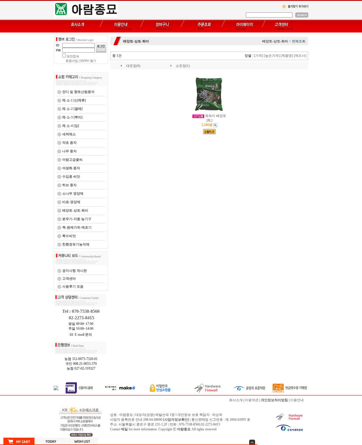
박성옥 (217, 415)
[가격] (258, 56)
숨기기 (252, 442)
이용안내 (297, 400)
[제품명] (287, 56)
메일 (124, 429)
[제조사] (300, 56)
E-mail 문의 (82, 335)
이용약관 (251, 400)
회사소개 (236, 400)
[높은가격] (272, 56)
